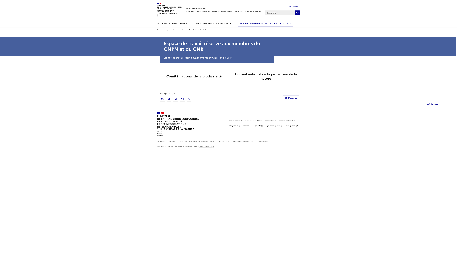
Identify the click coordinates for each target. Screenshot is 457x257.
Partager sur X (169, 99)
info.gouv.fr (233, 126)
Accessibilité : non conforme (243, 141)
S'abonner (293, 97)
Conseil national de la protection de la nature (212, 23)
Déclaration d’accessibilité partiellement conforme (196, 141)
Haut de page (431, 103)
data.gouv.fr (290, 126)
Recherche (297, 12)
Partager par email (182, 99)
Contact (295, 6)
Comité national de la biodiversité (171, 23)
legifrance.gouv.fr (273, 126)
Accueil (159, 30)
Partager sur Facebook (162, 99)
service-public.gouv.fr (252, 126)
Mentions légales (223, 141)
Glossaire (172, 141)
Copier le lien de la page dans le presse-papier (189, 99)
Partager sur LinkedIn (175, 99)
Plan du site (161, 141)
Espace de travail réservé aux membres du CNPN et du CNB (264, 23)
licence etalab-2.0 (205, 147)
